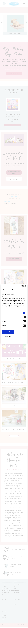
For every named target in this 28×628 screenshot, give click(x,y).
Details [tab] (14, 289)
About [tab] (22, 289)
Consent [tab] (5, 289)
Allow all (8, 331)
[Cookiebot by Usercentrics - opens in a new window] (20, 286)
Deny (8, 340)
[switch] (24, 317)
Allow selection (7, 336)
